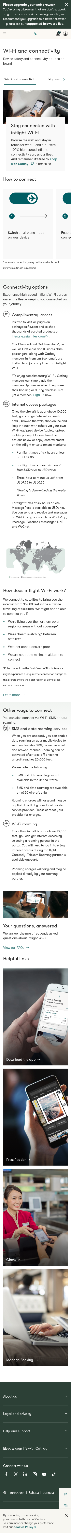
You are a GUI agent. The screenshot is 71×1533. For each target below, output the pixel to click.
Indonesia (17, 1493)
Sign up (38, 395)
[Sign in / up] (65, 34)
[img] (66, 4)
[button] (23, 1059)
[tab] (20, 79)
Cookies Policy (23, 1527)
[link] (35, 559)
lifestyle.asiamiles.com (29, 336)
